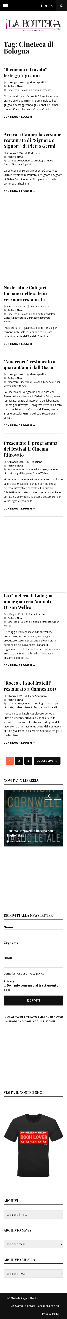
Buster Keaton (16, 469)
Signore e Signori (21, 164)
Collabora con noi (49, 1306)
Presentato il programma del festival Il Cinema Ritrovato (31, 449)
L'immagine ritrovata (15, 385)
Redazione (34, 153)
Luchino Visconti (24, 707)
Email (8, 958)
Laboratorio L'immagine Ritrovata (31, 317)
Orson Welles (40, 473)
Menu (5, 5)
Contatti (30, 1306)
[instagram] (52, 5)
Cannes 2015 (15, 703)
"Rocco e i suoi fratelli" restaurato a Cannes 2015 (30, 686)
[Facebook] (41, 5)
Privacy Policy (51, 1313)
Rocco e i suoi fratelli (45, 707)
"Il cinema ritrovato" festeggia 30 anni (25, 72)
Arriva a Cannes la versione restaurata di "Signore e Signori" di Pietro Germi (32, 140)
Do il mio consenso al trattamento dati (31, 987)
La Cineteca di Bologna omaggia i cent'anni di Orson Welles (28, 601)
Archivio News (15, 86)
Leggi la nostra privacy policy (24, 973)
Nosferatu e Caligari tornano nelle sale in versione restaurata (25, 293)
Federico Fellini (51, 382)
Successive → (47, 761)
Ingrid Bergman (23, 473)
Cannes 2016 (15, 160)
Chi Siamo (17, 1306)
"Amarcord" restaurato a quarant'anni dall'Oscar (29, 364)
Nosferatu (9, 321)
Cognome (11, 943)
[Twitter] (46, 5)
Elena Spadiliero (39, 82)
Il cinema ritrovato (41, 90)
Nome (9, 927)
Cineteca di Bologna (19, 90)
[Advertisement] (33, 237)
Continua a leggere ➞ (20, 116)
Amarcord (13, 382)
